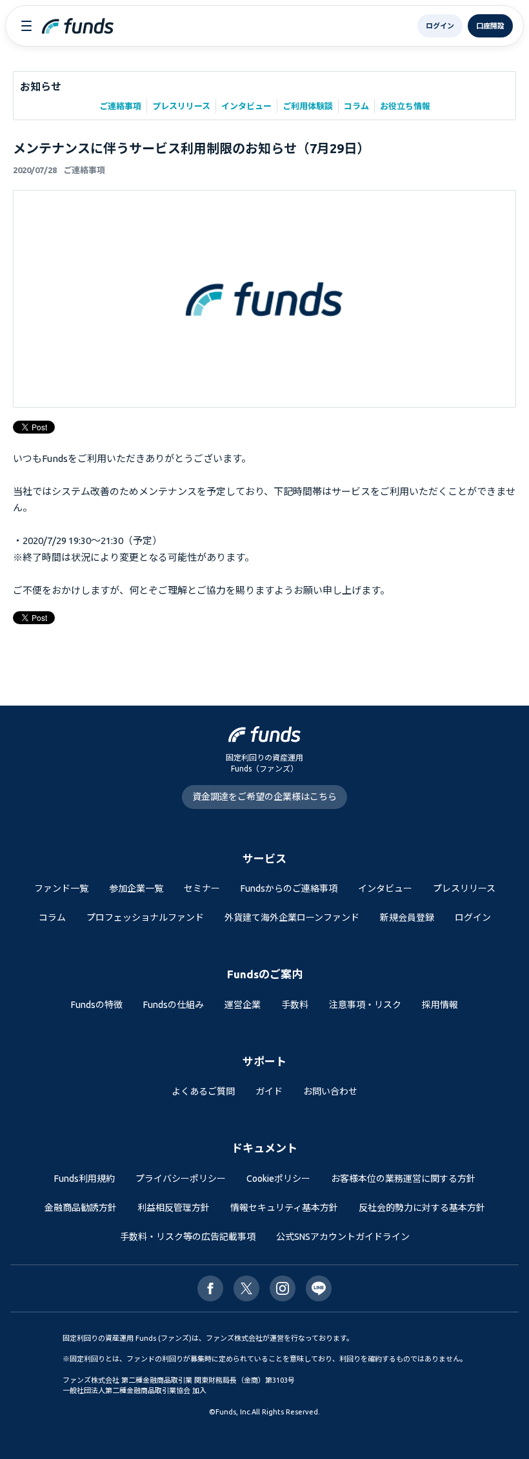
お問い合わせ (330, 1091)
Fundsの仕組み (173, 1005)
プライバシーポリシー (180, 1178)
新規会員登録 (407, 917)
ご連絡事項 (120, 105)
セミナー (202, 888)
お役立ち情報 (405, 105)
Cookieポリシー (278, 1178)
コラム (356, 105)
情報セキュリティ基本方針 (284, 1207)
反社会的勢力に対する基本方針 (422, 1207)
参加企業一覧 (136, 888)
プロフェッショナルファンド (145, 917)
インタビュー (246, 105)
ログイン (473, 917)
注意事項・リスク (365, 1005)
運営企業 (243, 1005)
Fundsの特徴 (97, 1005)
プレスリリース (181, 105)
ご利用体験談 (308, 105)
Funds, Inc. (233, 1412)
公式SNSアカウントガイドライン (343, 1237)
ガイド (269, 1091)
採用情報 (440, 1005)
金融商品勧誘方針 (81, 1207)
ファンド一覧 (61, 888)
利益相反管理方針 (173, 1207)
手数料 (294, 1005)
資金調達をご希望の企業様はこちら (264, 797)
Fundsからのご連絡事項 (289, 888)
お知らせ (40, 86)
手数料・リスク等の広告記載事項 (187, 1237)
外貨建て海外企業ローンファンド (292, 917)
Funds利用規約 (84, 1178)
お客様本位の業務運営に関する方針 (403, 1178)
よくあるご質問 (203, 1091)
